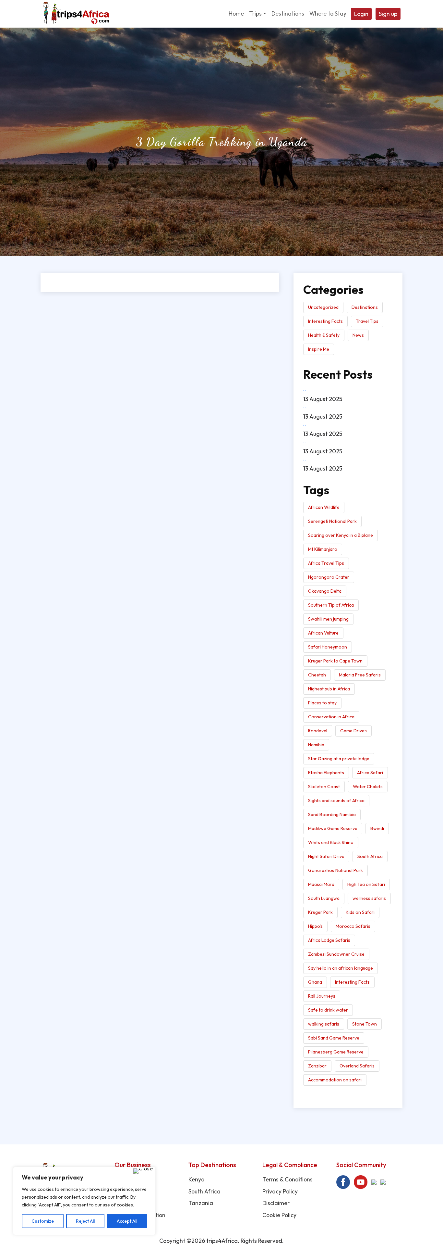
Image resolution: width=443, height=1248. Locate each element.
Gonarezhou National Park (335, 870)
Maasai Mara (321, 884)
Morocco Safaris (353, 926)
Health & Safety (324, 335)
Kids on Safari (360, 912)
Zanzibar (317, 1066)
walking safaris (323, 1024)
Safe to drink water (328, 1010)
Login (361, 14)
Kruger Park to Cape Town (335, 661)
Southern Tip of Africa (331, 605)
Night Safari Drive (326, 856)
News (358, 335)
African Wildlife (324, 507)
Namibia (316, 745)
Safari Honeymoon (327, 647)
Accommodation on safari (335, 1080)
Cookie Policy (279, 1215)
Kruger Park (320, 912)
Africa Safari (370, 772)
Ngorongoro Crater (328, 577)
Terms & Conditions (287, 1179)
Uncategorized (323, 307)
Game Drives (353, 731)
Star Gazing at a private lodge (338, 759)
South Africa (370, 856)
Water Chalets (368, 786)
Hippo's (315, 926)
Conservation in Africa (331, 717)
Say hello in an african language (340, 968)
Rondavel (317, 731)
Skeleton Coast (324, 786)
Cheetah (317, 675)
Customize (42, 1221)
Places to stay (322, 703)
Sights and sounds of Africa (336, 800)
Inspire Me (318, 349)
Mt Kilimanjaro (322, 549)
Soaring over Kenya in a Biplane (340, 535)
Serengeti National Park (332, 521)
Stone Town (364, 1024)
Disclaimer (276, 1203)
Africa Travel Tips (326, 563)
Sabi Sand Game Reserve (333, 1038)
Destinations (365, 307)
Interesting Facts (325, 321)
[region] (84, 1201)
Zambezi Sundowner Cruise (336, 954)
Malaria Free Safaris (360, 675)
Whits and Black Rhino (330, 842)
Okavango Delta (324, 591)
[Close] (143, 1171)
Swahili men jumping (328, 619)
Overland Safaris (357, 1066)
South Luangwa (324, 898)
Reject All (85, 1221)
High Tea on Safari (366, 884)
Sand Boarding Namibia (332, 814)
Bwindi (377, 828)
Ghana (315, 982)
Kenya (196, 1179)
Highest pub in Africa (329, 689)
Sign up (388, 14)
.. (304, 389)
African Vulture (323, 633)
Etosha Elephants (326, 772)
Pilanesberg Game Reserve (336, 1052)
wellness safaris (369, 898)
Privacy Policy (280, 1191)
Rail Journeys (321, 996)
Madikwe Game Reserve (332, 828)
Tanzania (200, 1203)
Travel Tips (367, 321)
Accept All (127, 1221)
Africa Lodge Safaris (329, 940)
